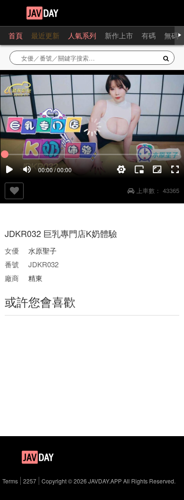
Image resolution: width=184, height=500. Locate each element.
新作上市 (119, 35)
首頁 (15, 35)
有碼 (149, 35)
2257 (29, 481)
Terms (10, 481)
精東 (35, 278)
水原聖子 (42, 250)
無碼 (171, 35)
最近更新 (45, 35)
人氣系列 (82, 35)
